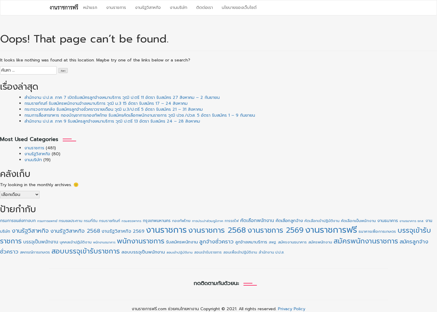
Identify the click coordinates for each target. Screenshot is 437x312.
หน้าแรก (90, 7)
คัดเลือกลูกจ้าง (289, 220)
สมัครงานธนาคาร (292, 242)
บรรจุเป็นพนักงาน (40, 241)
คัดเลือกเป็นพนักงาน (358, 221)
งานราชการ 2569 (275, 230)
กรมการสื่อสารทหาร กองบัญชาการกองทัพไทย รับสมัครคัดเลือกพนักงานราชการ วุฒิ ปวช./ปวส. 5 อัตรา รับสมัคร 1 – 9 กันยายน (139, 115)
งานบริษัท (178, 7)
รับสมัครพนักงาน (182, 242)
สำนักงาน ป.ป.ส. (271, 252)
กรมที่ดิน (91, 221)
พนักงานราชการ (140, 241)
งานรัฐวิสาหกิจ (148, 7)
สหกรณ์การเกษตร (35, 252)
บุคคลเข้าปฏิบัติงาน (76, 242)
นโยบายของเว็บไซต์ (239, 7)
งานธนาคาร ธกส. (412, 221)
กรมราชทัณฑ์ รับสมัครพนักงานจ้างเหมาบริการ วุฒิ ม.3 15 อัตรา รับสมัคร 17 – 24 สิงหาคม (106, 103)
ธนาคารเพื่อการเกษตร (377, 232)
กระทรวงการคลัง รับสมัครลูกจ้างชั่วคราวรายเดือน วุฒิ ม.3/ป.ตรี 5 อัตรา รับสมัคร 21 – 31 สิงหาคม (113, 109)
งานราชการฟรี (331, 229)
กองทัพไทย (181, 221)
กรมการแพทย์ (47, 221)
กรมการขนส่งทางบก (18, 221)
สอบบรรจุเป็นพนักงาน (143, 252)
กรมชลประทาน (70, 221)
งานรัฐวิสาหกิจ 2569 (123, 231)
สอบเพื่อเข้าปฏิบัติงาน (240, 252)
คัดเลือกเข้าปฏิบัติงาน (321, 221)
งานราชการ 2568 (217, 230)
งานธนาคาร (387, 220)
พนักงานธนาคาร (104, 242)
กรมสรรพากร (131, 221)
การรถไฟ (232, 221)
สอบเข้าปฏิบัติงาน (179, 252)
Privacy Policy (291, 309)
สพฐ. (272, 242)
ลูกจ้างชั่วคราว (216, 241)
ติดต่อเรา (204, 7)
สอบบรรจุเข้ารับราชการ (85, 251)
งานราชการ (116, 7)
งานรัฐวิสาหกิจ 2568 (75, 231)
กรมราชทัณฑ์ (109, 221)
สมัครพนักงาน (320, 242)
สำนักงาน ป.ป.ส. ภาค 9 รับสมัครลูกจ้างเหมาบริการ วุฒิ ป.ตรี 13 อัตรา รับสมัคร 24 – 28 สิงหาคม (112, 121)
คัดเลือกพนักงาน (257, 220)
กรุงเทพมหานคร (157, 221)
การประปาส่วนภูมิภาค (207, 221)
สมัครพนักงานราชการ (366, 241)
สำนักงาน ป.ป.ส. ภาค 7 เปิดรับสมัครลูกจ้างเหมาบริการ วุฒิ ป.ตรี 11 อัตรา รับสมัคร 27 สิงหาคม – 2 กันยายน (122, 97)
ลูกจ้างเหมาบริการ (251, 242)
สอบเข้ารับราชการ (208, 252)
